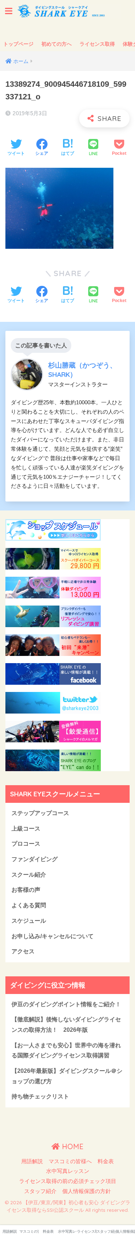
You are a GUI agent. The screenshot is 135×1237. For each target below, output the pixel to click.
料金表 (106, 1161)
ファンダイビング (35, 859)
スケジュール (29, 921)
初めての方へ (56, 44)
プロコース (26, 844)
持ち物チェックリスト (40, 1096)
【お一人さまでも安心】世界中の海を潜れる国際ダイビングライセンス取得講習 (66, 1050)
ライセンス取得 (97, 44)
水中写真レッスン (67, 1171)
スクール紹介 (29, 875)
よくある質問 (29, 905)
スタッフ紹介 (40, 1191)
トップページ (18, 44)
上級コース (26, 829)
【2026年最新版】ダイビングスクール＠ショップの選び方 (67, 1076)
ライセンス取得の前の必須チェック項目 (67, 1181)
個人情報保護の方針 (86, 1191)
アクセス (23, 951)
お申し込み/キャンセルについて (53, 936)
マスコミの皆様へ (70, 1161)
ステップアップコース (40, 813)
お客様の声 (26, 890)
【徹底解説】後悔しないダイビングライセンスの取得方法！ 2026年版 (66, 1024)
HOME (72, 1146)
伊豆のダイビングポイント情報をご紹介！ (66, 1004)
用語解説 (32, 1161)
